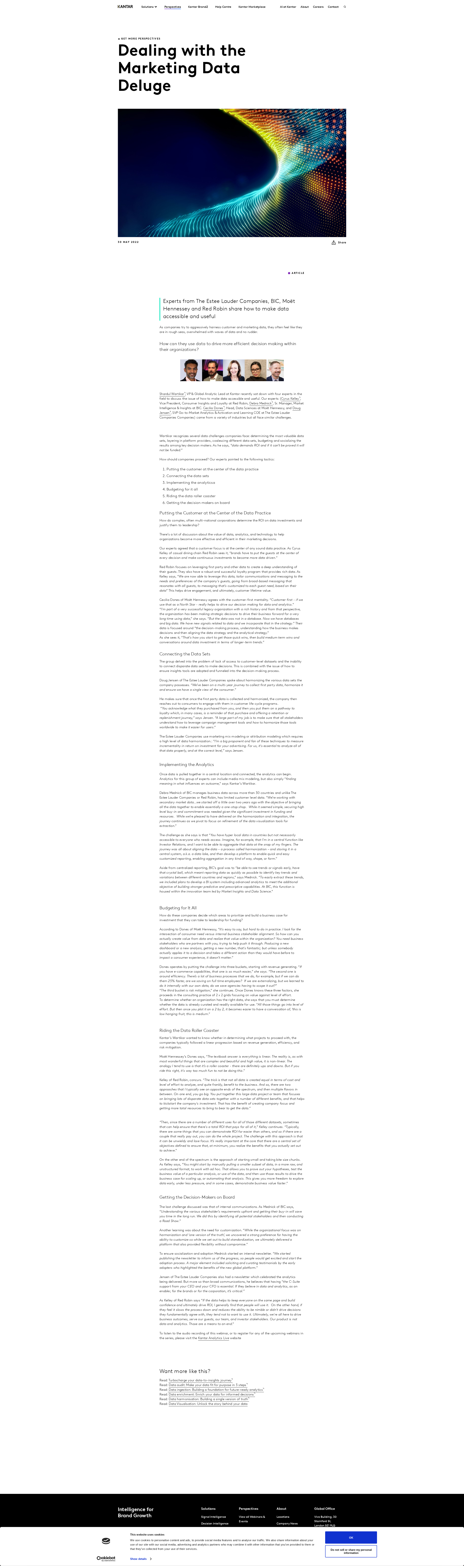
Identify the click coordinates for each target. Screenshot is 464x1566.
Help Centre (223, 7)
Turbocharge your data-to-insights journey (200, 1380)
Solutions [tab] (147, 7)
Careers (318, 7)
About (305, 7)
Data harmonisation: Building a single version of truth (208, 1399)
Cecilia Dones (213, 408)
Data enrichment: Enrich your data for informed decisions (211, 1394)
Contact (333, 7)
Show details (138, 1558)
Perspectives (172, 7)
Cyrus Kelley (290, 399)
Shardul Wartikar (172, 394)
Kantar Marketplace (252, 7)
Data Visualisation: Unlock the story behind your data (208, 1404)
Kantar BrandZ (198, 7)
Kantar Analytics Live (213, 1338)
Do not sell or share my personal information (351, 1551)
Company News (287, 1523)
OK (351, 1537)
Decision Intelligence (215, 1523)
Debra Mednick (260, 403)
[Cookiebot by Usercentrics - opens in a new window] (106, 1559)
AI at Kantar (288, 7)
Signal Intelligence (213, 1517)
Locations (283, 1517)
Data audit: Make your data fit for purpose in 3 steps (207, 1385)
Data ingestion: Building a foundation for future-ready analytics (215, 1390)
